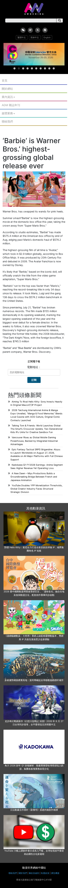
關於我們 (23, 873)
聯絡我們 (7, 121)
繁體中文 (21, 37)
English (47, 37)
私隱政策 (45, 873)
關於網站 (7, 88)
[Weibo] (30, 30)
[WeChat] (23, 30)
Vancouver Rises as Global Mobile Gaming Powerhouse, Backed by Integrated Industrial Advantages (34, 440)
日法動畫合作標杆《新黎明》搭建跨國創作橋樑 (34, 810)
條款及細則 (34, 873)
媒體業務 (7, 113)
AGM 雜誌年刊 (11, 105)
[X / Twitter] (37, 30)
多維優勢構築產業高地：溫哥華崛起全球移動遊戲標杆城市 (34, 680)
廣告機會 (55, 873)
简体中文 (35, 37)
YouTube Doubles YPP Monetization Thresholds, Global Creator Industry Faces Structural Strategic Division (36, 488)
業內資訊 (7, 97)
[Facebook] (45, 30)
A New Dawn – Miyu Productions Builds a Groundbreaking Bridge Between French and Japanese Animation (33, 476)
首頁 (4, 80)
